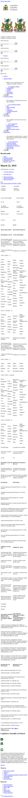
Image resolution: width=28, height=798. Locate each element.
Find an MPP (7, 787)
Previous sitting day (9, 171)
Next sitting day (8, 174)
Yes (14, 728)
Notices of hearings (8, 792)
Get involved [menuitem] (7, 115)
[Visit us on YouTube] (2, 750)
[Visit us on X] (1, 741)
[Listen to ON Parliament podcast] (1, 746)
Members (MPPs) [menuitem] (8, 78)
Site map (3, 765)
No (17, 728)
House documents (8, 159)
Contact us (6, 772)
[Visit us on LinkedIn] (2, 744)
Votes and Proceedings (9, 178)
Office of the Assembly (9, 770)
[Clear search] (16, 44)
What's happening (8, 779)
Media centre (7, 790)
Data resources (7, 791)
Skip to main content (5, 1)
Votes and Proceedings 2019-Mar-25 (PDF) (11, 183)
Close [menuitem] (5, 95)
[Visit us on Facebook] (2, 740)
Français (6, 55)
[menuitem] (13, 86)
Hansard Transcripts (8, 177)
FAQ (5, 788)
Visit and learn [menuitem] (7, 132)
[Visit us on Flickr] (1, 747)
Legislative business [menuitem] (8, 96)
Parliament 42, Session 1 (9, 160)
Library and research (8, 786)
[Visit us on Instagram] (1, 737)
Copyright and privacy (7, 796)
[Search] (2, 45)
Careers (5, 773)
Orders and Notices (8, 179)
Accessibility (7, 777)
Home (5, 156)
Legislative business (8, 158)
